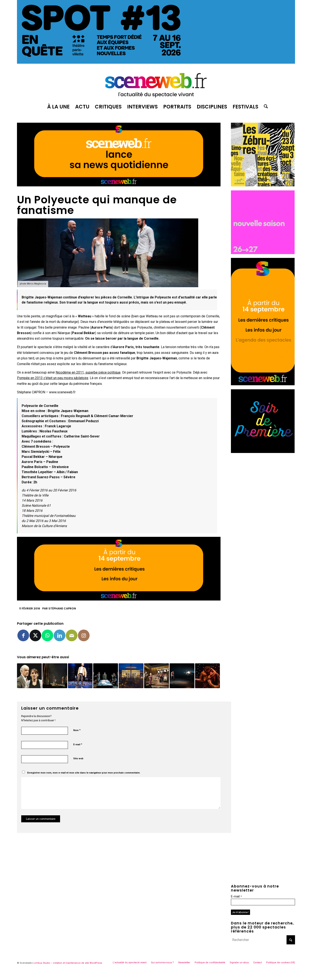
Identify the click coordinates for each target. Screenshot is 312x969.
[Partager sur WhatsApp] (47, 635)
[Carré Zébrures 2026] (263, 185)
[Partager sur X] (35, 635)
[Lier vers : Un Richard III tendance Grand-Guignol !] (182, 675)
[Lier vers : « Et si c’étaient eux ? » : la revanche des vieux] (156, 675)
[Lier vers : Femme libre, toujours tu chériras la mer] (54, 675)
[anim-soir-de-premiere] (263, 452)
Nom (76, 730)
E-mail (77, 744)
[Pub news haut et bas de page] (119, 185)
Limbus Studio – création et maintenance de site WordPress (68, 963)
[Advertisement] (263, 483)
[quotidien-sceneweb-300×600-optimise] (263, 384)
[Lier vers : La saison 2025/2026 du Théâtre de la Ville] (131, 675)
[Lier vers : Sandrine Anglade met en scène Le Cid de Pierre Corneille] (80, 675)
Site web (78, 758)
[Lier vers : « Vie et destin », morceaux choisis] (105, 675)
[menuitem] (58, 106)
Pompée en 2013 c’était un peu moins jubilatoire (52, 378)
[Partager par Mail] (71, 635)
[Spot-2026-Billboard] (156, 62)
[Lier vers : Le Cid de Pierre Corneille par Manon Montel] (207, 675)
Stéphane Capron (62, 608)
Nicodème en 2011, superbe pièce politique (88, 372)
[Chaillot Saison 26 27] (263, 253)
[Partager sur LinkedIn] (59, 635)
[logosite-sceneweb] (156, 83)
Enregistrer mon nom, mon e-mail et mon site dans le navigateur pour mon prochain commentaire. (83, 772)
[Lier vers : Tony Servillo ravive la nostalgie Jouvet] (29, 675)
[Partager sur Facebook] (23, 635)
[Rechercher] (264, 106)
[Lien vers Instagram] (84, 635)
